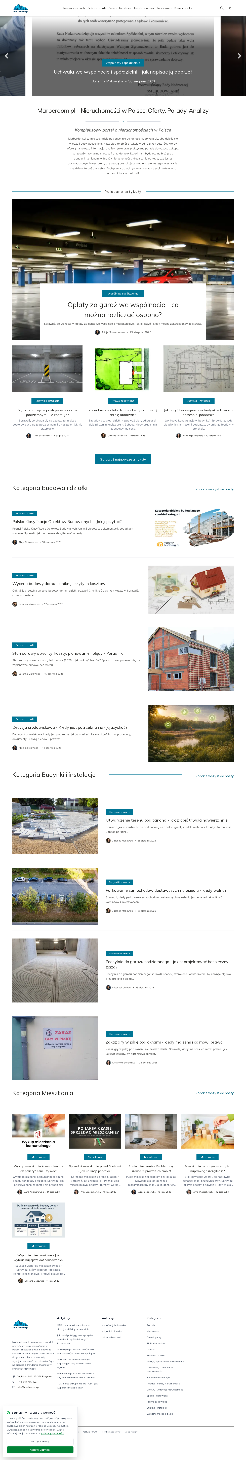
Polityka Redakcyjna (110, 1432)
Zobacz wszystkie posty (215, 489)
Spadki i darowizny (157, 1395)
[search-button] (222, 8)
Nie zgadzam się (40, 1441)
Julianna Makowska (112, 1337)
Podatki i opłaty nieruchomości (163, 1383)
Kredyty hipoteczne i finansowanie (153, 8)
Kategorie (154, 1318)
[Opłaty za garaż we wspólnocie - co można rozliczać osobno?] (123, 269)
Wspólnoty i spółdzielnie (123, 63)
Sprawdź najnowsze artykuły (123, 459)
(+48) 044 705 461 (26, 1381)
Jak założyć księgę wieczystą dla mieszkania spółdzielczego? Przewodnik (75, 1339)
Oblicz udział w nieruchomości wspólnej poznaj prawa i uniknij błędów (74, 1363)
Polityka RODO (90, 1432)
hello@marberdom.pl (28, 1387)
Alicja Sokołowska (112, 1331)
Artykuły (63, 1318)
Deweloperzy (154, 1337)
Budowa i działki (97, 8)
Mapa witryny (131, 1432)
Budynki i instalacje (47, 400)
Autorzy (108, 1318)
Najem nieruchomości (158, 1377)
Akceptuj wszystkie (40, 1449)
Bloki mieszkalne (183, 8)
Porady (113, 8)
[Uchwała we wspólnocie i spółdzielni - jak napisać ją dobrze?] (123, 56)
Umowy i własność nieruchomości (165, 1389)
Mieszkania (125, 8)
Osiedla (151, 1349)
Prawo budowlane (123, 400)
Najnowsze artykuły (74, 8)
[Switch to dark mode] (231, 8)
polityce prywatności (52, 1433)
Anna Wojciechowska (114, 1325)
